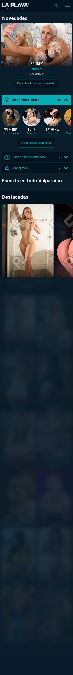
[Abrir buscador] (56, 6)
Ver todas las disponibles (36, 143)
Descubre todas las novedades (36, 83)
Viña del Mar (36, 74)
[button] (36, 100)
